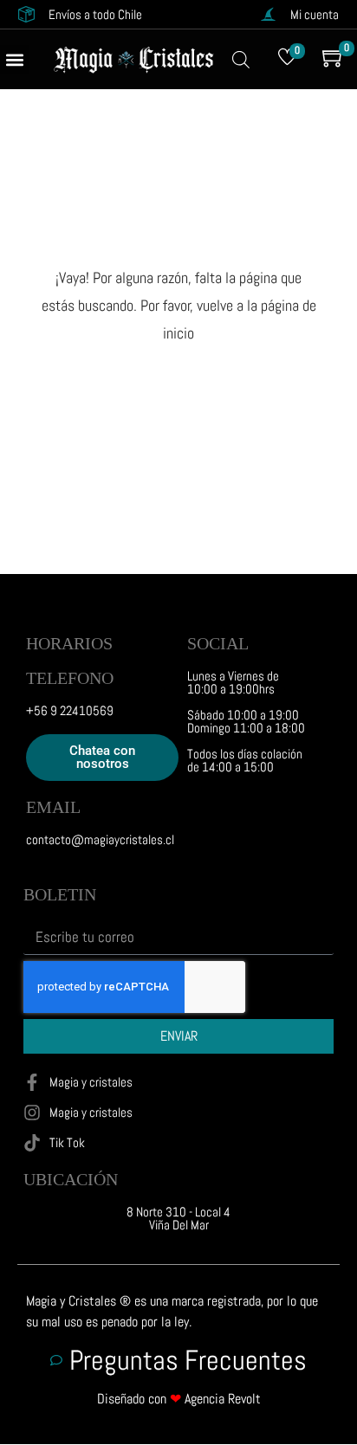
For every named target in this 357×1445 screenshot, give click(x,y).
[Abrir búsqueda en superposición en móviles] (241, 59)
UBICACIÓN (70, 1179)
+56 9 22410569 (70, 710)
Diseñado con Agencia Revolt (179, 1399)
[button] (14, 59)
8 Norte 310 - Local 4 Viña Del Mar (178, 1218)
